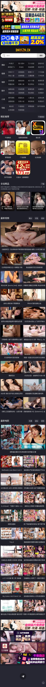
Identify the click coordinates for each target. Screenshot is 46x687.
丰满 (30, 421)
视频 (3, 73)
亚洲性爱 (11, 81)
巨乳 (36, 218)
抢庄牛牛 (41, 67)
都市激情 (11, 98)
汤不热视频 (41, 106)
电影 (3, 82)
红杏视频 (11, 110)
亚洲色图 (21, 89)
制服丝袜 (11, 84)
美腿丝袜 (11, 93)
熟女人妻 (11, 76)
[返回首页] (43, 683)
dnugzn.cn (23, 50)
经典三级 (21, 84)
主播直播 (31, 76)
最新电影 (5, 420)
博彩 (3, 65)
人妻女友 (31, 98)
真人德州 (21, 63)
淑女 (36, 421)
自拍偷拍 (21, 72)
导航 (3, 108)
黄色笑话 (31, 101)
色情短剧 (21, 110)
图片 (3, 90)
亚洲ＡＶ (11, 72)
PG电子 (11, 63)
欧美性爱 (41, 81)
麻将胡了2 (11, 67)
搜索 (41, 55)
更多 (42, 218)
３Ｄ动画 (41, 72)
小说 (3, 99)
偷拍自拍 (21, 81)
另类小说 (21, 101)
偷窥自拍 (11, 89)
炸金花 (21, 67)
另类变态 (41, 84)
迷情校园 (11, 101)
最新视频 (5, 218)
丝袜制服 (21, 76)
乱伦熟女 (31, 84)
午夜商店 (21, 106)
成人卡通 (31, 81)
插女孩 (11, 106)
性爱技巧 (41, 101)
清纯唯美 (21, 93)
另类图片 (41, 93)
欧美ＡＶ (31, 72)
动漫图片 (41, 89)
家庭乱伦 (21, 98)
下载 (42, 184)
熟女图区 (31, 93)
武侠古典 (41, 98)
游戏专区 (41, 63)
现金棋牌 (31, 67)
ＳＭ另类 (41, 76)
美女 (30, 218)
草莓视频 (31, 106)
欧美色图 (31, 89)
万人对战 (31, 63)
